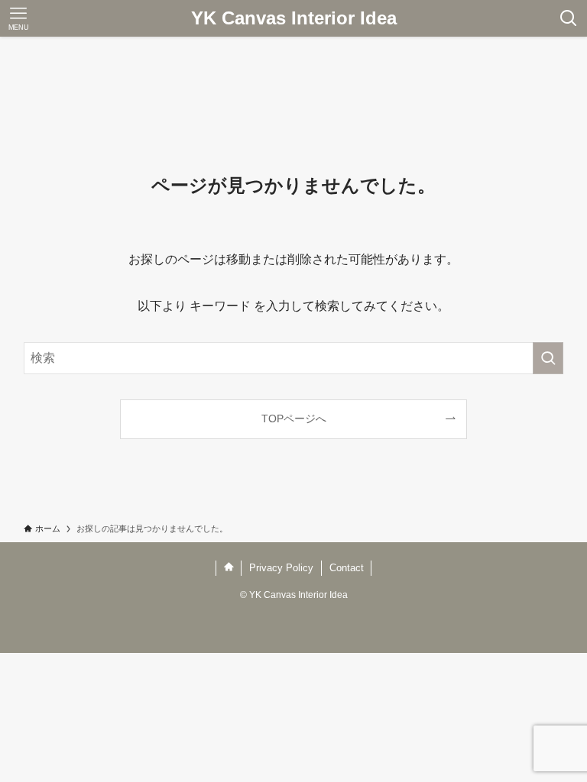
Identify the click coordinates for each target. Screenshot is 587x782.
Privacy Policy (281, 568)
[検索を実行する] (548, 358)
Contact (346, 568)
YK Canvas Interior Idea (294, 18)
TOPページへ (293, 418)
